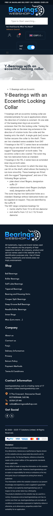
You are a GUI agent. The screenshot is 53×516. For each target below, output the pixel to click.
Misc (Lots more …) (14, 319)
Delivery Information (14, 351)
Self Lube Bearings (14, 284)
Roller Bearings (12, 278)
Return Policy (11, 361)
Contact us (10, 340)
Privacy (8, 356)
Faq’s (7, 345)
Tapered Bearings (13, 289)
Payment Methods (13, 366)
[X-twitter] (12, 416)
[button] (7, 52)
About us (9, 335)
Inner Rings (10, 314)
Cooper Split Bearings (15, 299)
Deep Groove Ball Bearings (17, 304)
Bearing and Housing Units (17, 294)
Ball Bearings (11, 273)
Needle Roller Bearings (15, 309)
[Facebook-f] (7, 416)
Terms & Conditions (14, 371)
